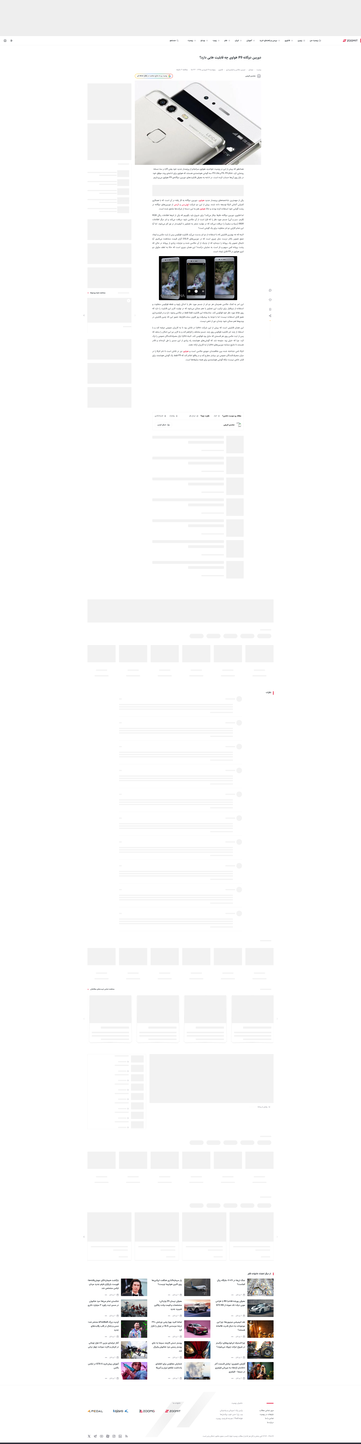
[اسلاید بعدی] (84, 315)
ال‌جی (176, 204)
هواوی (201, 200)
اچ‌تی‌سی (185, 204)
